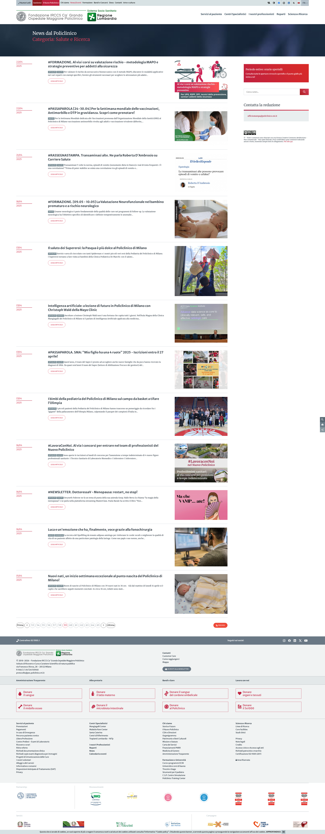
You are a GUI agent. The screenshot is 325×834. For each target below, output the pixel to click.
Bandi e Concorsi (101, 3)
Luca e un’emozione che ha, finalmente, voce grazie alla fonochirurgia (100, 530)
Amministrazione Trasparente (175, 754)
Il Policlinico (51, 3)
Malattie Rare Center (98, 729)
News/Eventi (75, 3)
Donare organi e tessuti (252, 693)
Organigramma (169, 735)
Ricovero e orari (23, 745)
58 (59, 625)
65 (98, 625)
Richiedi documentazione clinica (30, 751)
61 (76, 625)
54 (38, 625)
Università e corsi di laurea (173, 766)
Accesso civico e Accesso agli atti (250, 748)
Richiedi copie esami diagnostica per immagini (36, 754)
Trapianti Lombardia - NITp (101, 738)
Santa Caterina (95, 732)
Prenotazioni (22, 726)
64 (92, 625)
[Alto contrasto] (273, 2)
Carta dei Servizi (169, 745)
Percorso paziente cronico (27, 735)
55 (43, 625)
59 (65, 625)
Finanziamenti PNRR (171, 748)
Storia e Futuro (168, 726)
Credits (239, 745)
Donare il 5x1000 (248, 707)
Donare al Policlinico (177, 707)
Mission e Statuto (170, 741)
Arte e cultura (129, 3)
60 (70, 625)
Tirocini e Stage (169, 769)
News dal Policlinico (54, 33)
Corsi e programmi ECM (173, 763)
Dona (111, 3)
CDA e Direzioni (169, 732)
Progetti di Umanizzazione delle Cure (32, 757)
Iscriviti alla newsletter (178, 669)
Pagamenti (21, 729)
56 (48, 625)
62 (81, 625)
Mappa (165, 662)
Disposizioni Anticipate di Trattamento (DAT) (36, 769)
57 (54, 625)
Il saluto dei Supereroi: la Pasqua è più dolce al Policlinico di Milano (97, 248)
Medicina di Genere (170, 751)
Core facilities (242, 729)
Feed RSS (221, 625)
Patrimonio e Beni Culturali (174, 738)
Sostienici (37, 3)
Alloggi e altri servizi (25, 763)
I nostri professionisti (261, 14)
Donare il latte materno (105, 693)
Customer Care (169, 656)
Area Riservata (243, 760)
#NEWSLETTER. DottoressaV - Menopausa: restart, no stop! (92, 492)
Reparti (281, 14)
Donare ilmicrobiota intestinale (109, 707)
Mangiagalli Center (97, 726)
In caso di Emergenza (25, 732)
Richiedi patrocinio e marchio (248, 751)
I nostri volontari (23, 760)
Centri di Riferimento (98, 735)
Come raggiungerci (170, 659)
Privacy (19, 772)
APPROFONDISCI (273, 832)
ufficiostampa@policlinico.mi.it (262, 116)
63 (87, 625)
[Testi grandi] (268, 2)
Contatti (118, 3)
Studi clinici (241, 732)
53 (32, 625)
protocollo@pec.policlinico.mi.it (30, 673)
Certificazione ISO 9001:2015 (248, 754)
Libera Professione (24, 738)
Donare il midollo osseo (32, 707)
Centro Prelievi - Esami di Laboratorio (32, 741)
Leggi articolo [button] (57, 81)
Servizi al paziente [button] (211, 14)
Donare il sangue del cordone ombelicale (183, 693)
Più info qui (288, 141)
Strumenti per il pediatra (173, 772)
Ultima (111, 625)
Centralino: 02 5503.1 (29, 640)
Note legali (240, 741)
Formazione (88, 3)
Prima (20, 625)
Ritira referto (22, 748)
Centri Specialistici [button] (235, 14)
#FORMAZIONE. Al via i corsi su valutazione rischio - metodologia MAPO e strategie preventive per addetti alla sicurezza (103, 64)
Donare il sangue (28, 693)
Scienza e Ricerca (297, 14)
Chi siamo (65, 3)
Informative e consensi (26, 766)
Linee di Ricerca (242, 726)
